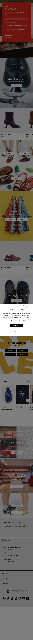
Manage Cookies (16, 331)
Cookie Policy (22, 321)
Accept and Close (16, 325)
